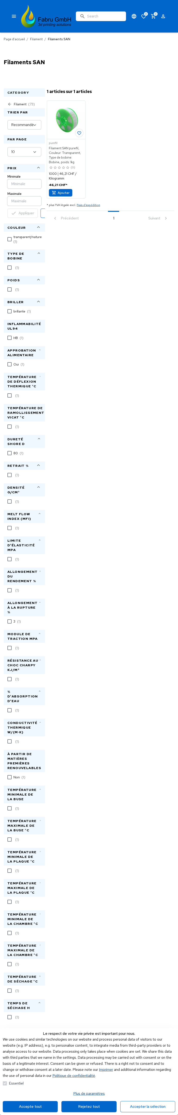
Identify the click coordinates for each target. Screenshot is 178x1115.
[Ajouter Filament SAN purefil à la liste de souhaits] (79, 133)
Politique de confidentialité (73, 1075)
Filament (36, 39)
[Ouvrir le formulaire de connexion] (163, 16)
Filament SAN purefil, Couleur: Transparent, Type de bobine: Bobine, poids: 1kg (65, 155)
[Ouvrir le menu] (14, 16)
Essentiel (16, 1083)
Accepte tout (30, 1106)
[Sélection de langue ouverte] (134, 16)
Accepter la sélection (147, 1106)
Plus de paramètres (89, 1093)
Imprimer (106, 1069)
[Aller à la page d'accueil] (46, 16)
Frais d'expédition (88, 205)
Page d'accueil (14, 39)
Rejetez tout (89, 1106)
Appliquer (26, 213)
